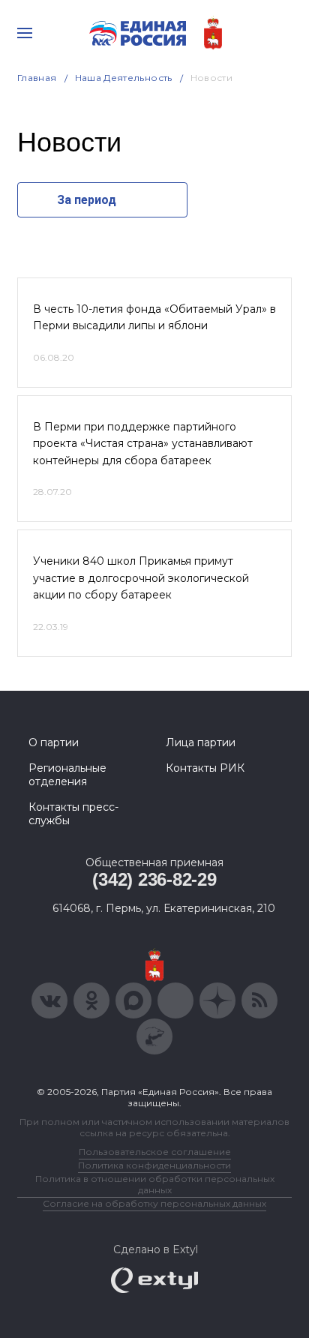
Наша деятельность (123, 77)
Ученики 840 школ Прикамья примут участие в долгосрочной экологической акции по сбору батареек (141, 578)
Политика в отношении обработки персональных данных (154, 1184)
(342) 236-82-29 (154, 879)
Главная (37, 77)
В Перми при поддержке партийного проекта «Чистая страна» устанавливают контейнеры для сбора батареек (143, 443)
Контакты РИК (205, 768)
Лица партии (201, 742)
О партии (53, 742)
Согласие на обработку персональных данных (154, 1203)
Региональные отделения (67, 774)
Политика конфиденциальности (154, 1165)
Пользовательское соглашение (155, 1151)
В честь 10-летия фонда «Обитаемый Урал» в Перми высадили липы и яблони (154, 317)
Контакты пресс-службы (73, 813)
